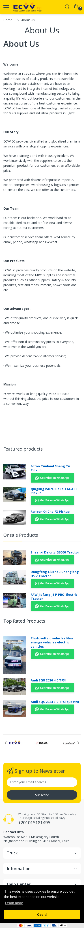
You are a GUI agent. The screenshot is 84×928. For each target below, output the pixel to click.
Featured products (23, 449)
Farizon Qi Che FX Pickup (50, 512)
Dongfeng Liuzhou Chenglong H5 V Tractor (55, 574)
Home (7, 20)
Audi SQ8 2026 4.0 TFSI (48, 680)
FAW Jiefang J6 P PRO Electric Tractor (54, 597)
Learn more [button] (14, 903)
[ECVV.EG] (27, 7)
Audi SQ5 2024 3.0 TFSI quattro (55, 702)
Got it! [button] (42, 914)
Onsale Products (20, 535)
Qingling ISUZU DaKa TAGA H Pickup (54, 491)
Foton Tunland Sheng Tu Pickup (50, 468)
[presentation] (5, 742)
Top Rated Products (24, 621)
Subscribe (42, 795)
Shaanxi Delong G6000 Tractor (55, 552)
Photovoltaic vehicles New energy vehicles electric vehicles (52, 642)
